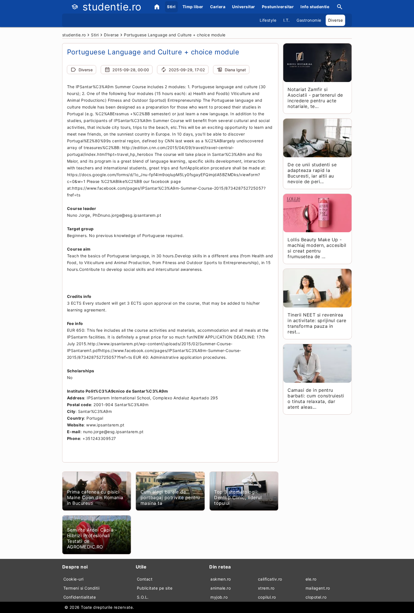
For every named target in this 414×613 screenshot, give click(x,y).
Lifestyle (268, 20)
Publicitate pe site (155, 588)
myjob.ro (219, 597)
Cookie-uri (73, 579)
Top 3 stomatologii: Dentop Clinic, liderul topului (238, 497)
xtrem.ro (266, 588)
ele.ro (311, 579)
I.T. (286, 20)
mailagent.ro (318, 588)
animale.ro (220, 588)
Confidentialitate (79, 597)
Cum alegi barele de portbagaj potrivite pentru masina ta (170, 497)
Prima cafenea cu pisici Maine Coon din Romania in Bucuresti (95, 497)
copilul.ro (267, 597)
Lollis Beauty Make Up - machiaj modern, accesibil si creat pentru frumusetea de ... (317, 248)
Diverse (335, 20)
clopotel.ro (316, 597)
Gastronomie (309, 20)
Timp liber (192, 6)
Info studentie (315, 6)
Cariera (218, 6)
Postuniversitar (278, 6)
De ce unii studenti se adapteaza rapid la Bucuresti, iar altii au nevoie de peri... (312, 173)
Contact (145, 579)
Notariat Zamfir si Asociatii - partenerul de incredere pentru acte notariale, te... (315, 98)
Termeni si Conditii (81, 588)
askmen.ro (220, 579)
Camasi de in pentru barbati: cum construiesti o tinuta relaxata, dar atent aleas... (316, 398)
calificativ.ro (270, 579)
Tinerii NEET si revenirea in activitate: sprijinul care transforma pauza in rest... (317, 323)
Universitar (243, 6)
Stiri (171, 6)
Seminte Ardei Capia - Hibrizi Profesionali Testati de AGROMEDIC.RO (92, 538)
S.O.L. (143, 597)
